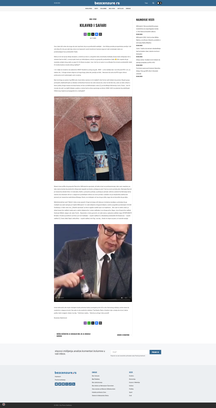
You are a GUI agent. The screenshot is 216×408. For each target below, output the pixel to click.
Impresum (58, 376)
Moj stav (93, 19)
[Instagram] (66, 384)
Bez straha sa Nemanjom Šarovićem (103, 386)
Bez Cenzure (95, 376)
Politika (131, 389)
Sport (130, 392)
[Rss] (73, 384)
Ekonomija (132, 379)
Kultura (131, 386)
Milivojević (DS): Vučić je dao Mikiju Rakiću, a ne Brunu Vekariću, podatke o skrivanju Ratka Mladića (148, 40)
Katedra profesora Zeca (99, 392)
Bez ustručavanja (97, 382)
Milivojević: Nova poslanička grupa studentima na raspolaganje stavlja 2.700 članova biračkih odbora (147, 28)
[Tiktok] (70, 384)
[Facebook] (63, 384)
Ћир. (146, 3)
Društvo (131, 376)
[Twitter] (59, 384)
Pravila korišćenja (60, 380)
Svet (130, 395)
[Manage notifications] (3, 404)
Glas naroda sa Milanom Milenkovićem (103, 389)
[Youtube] (56, 384)
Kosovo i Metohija (134, 382)
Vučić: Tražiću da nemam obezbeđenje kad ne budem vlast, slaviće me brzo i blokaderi (148, 51)
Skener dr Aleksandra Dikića (100, 395)
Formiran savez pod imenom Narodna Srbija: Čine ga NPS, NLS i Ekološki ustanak (148, 71)
